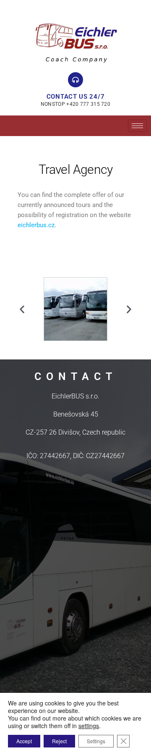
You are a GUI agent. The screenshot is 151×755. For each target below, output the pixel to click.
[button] (22, 309)
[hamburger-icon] (137, 126)
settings (88, 725)
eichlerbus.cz (36, 225)
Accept (24, 741)
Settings (96, 741)
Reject (59, 741)
